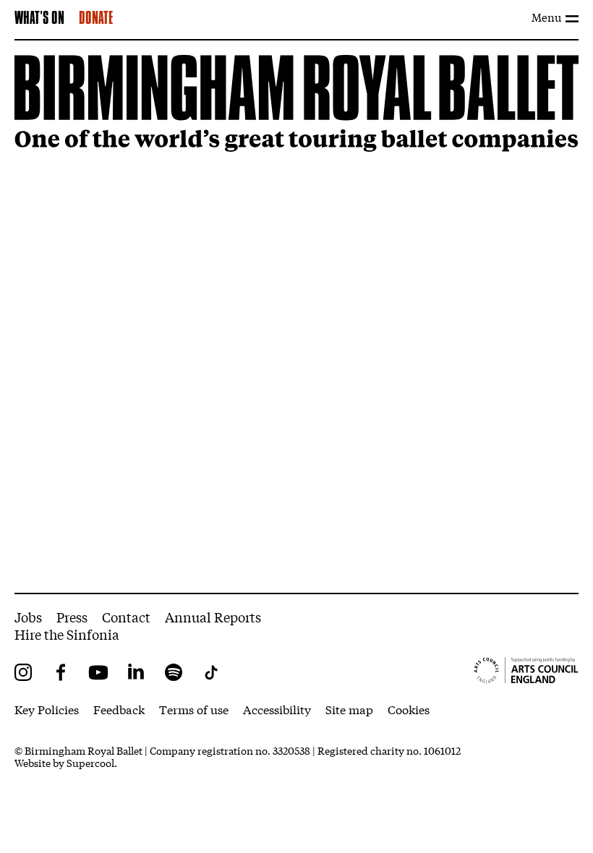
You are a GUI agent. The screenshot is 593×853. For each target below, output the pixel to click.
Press (72, 616)
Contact (126, 616)
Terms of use (194, 708)
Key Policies (46, 708)
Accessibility (277, 708)
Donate (96, 19)
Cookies (409, 708)
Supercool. (92, 762)
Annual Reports (213, 616)
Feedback (119, 708)
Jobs (28, 616)
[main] (296, 316)
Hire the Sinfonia (66, 634)
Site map (349, 708)
